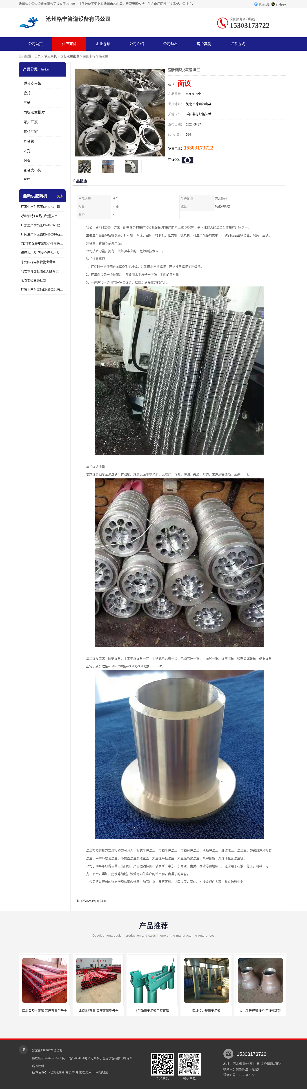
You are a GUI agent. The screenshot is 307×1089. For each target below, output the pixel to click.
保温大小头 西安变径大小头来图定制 (42, 253)
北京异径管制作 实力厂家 (260, 1010)
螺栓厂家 (30, 132)
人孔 (27, 151)
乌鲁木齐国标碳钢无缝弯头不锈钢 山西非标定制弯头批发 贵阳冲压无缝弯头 (42, 271)
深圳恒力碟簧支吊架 (152, 1010)
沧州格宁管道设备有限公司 (108, 1058)
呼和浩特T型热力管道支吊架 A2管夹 (42, 216)
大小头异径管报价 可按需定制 (206, 1010)
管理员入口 (87, 1072)
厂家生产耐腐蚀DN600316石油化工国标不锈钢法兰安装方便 (42, 234)
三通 (27, 103)
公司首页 (35, 44)
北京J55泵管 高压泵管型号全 (45, 1010)
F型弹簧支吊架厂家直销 (98, 1010)
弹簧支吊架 (32, 83)
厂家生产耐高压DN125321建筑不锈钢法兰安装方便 (42, 207)
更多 (60, 196)
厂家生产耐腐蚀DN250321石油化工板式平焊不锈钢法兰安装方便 (42, 289)
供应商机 (69, 44)
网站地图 (102, 1072)
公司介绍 (136, 44)
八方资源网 (57, 1072)
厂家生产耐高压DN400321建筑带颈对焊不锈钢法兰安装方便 (42, 225)
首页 (37, 56)
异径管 (28, 141)
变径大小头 (32, 170)
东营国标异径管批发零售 (38, 262)
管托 (27, 93)
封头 (27, 161)
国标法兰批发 (69, 56)
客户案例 (204, 44)
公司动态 (170, 44)
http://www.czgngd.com (92, 900)
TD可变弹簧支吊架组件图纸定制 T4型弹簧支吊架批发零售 (42, 243)
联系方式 (238, 44)
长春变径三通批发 (33, 280)
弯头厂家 (30, 122)
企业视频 (103, 44)
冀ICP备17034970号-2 (76, 1058)
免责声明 (71, 1072)
